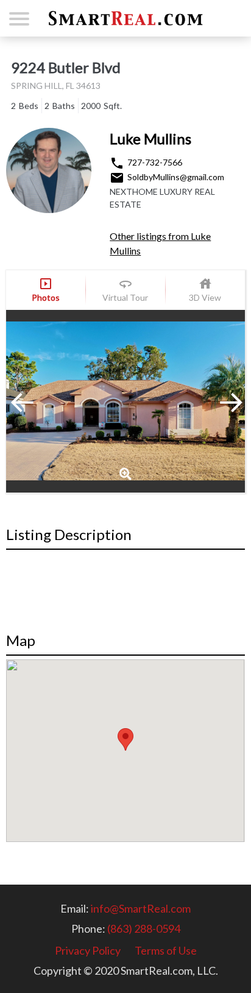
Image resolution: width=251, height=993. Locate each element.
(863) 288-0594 (143, 928)
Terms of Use (166, 950)
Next (214, 401)
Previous (36, 401)
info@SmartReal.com (141, 908)
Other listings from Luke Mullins (160, 243)
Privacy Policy (88, 950)
